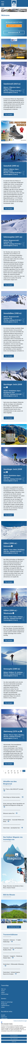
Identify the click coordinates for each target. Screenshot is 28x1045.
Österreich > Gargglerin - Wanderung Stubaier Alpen (12, 956)
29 (8, 771)
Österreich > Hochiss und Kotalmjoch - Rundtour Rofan (13, 948)
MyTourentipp (4, 994)
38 (15, 772)
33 (20, 771)
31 (14, 771)
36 (8, 772)
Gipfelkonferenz (5, 1005)
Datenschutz (4, 1018)
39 (18, 772)
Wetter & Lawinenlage (7, 1002)
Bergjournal (4, 1003)
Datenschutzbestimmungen (20, 1020)
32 (17, 771)
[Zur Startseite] (14, 3)
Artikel (3, 1007)
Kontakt (3, 1015)
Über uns (3, 989)
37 (11, 772)
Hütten (3, 992)
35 (5, 772)
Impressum (4, 1016)
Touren (3, 990)
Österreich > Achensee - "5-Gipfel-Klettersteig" (12, 940)
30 (11, 771)
